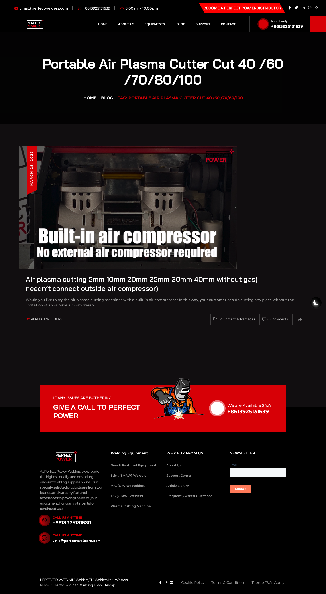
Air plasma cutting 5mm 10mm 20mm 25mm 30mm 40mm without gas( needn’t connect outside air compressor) (142, 284)
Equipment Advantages (236, 319)
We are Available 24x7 (249, 405)
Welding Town (91, 585)
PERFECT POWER (54, 580)
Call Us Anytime (67, 517)
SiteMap (108, 585)
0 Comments (277, 319)
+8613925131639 (287, 26)
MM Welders (118, 580)
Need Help (279, 21)
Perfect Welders (46, 319)
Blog (107, 97)
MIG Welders (78, 580)
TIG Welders (98, 580)
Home (89, 97)
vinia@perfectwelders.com (77, 540)
